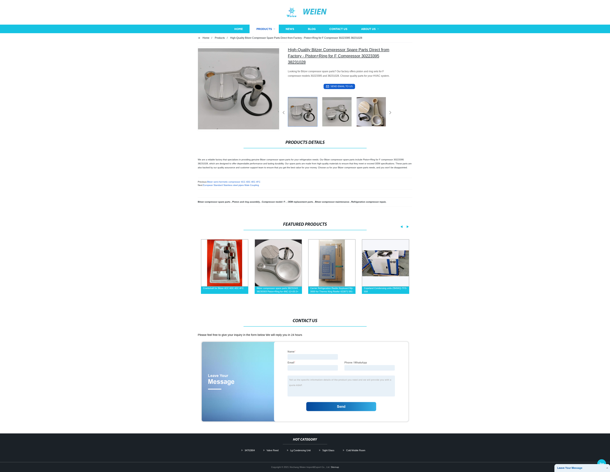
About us (368, 28)
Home (238, 28)
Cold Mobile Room (355, 450)
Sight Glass (328, 450)
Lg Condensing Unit (300, 450)
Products (264, 28)
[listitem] (305, 111)
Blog (312, 28)
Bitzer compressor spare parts (214, 202)
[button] (283, 113)
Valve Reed (272, 450)
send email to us (341, 86)
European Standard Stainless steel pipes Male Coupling (231, 185)
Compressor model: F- (274, 202)
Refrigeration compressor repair (368, 202)
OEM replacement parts (301, 202)
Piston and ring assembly (246, 202)
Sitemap (335, 467)
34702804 (250, 450)
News (290, 28)
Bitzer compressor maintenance (332, 202)
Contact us (338, 28)
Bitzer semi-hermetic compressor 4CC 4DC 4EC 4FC (233, 182)
